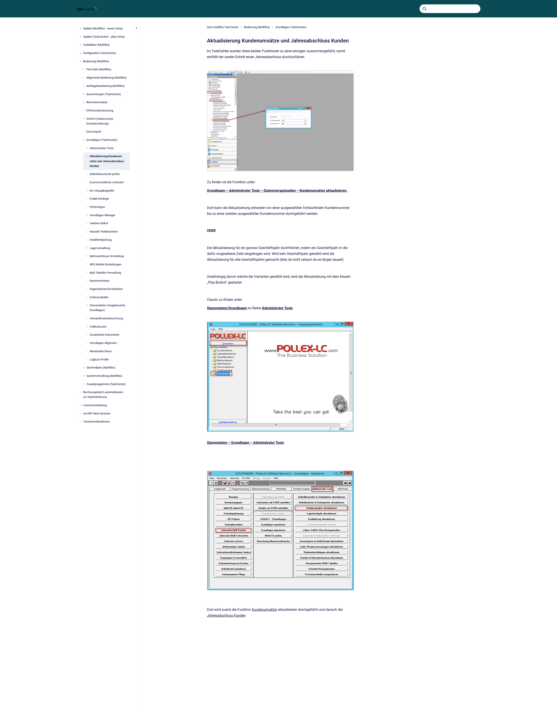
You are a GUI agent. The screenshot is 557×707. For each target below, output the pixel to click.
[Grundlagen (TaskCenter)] (83, 140)
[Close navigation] (136, 28)
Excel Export (93, 131)
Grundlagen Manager (102, 215)
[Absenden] (424, 8)
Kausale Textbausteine (104, 231)
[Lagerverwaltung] (87, 248)
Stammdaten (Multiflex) (100, 367)
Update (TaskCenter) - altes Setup (104, 36)
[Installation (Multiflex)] (80, 45)
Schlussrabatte (99, 297)
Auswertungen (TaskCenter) (103, 94)
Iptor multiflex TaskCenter (222, 27)
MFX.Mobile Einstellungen (105, 264)
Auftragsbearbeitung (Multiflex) (105, 86)
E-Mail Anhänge (99, 198)
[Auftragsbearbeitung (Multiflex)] (83, 86)
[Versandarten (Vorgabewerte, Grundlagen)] (87, 305)
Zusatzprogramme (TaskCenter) (106, 383)
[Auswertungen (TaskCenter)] (83, 94)
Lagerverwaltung (100, 247)
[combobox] (450, 9)
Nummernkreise (99, 280)
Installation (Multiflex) (96, 44)
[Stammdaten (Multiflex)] (83, 367)
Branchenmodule (96, 102)
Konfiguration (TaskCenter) (99, 53)
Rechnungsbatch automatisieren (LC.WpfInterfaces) (103, 395)
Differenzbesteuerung (99, 110)
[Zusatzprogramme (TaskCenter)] (83, 384)
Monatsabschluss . (101, 351)
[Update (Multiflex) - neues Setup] (80, 28)
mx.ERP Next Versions (96, 413)
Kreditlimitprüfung (101, 239)
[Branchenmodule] (83, 102)
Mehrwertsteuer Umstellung (107, 256)
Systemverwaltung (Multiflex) (104, 375)
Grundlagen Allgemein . (104, 343)
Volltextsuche (98, 326)
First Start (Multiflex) (98, 69)
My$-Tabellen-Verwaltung (105, 272)
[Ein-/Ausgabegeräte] (87, 190)
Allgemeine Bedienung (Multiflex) (106, 77)
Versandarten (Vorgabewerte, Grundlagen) (108, 308)
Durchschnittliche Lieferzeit (107, 182)
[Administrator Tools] (87, 148)
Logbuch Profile (99, 359)
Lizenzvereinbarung (95, 405)
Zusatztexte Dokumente (104, 334)
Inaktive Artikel (99, 223)
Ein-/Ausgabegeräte (102, 190)
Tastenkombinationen (96, 421)
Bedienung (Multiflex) (96, 61)
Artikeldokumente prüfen (105, 174)
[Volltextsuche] (87, 326)
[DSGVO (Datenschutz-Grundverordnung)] (83, 118)
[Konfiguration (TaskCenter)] (80, 53)
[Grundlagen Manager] (87, 215)
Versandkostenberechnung (106, 318)
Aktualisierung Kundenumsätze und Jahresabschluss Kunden (107, 161)
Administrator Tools (102, 148)
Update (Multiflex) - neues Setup (102, 28)
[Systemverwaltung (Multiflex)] (83, 375)
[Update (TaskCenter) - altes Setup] (80, 36)
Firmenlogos (97, 207)
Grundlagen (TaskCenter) (101, 139)
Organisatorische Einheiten (106, 289)
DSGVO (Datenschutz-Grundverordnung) (100, 121)
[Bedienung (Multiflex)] (80, 61)
